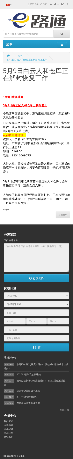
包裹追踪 (38, 278)
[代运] (62, 4)
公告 (20, 55)
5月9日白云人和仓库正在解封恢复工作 (27, 59)
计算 (37, 347)
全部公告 (64, 410)
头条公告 (10, 358)
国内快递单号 (11, 240)
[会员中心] (56, 4)
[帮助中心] (67, 4)
